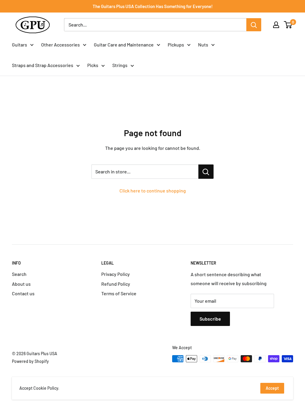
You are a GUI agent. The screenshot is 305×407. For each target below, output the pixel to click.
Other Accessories (60, 44)
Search (19, 274)
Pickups (176, 44)
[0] (288, 24)
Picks (92, 65)
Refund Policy (115, 284)
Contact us (23, 293)
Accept (272, 388)
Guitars (19, 44)
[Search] (253, 24)
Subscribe (210, 318)
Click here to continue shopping (152, 190)
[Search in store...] (206, 171)
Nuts (203, 44)
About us (21, 284)
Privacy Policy (115, 274)
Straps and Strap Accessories (42, 65)
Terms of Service (118, 293)
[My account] (276, 24)
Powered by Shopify (30, 361)
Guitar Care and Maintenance (124, 44)
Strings (119, 65)
